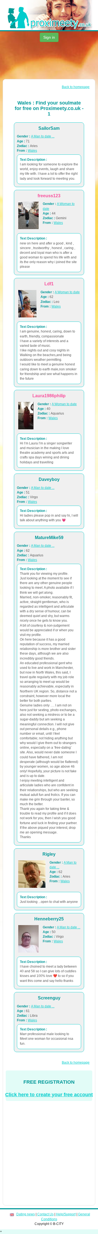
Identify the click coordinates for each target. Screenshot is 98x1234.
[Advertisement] (49, 61)
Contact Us (45, 1214)
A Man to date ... (42, 136)
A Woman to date (67, 292)
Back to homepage (76, 87)
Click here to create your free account (49, 1094)
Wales (32, 151)
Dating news (25, 1214)
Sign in (49, 37)
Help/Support (66, 1214)
